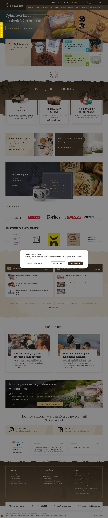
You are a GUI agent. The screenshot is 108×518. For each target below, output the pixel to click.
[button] (34, 263)
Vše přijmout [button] (75, 263)
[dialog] (54, 259)
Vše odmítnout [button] (58, 263)
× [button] (85, 251)
